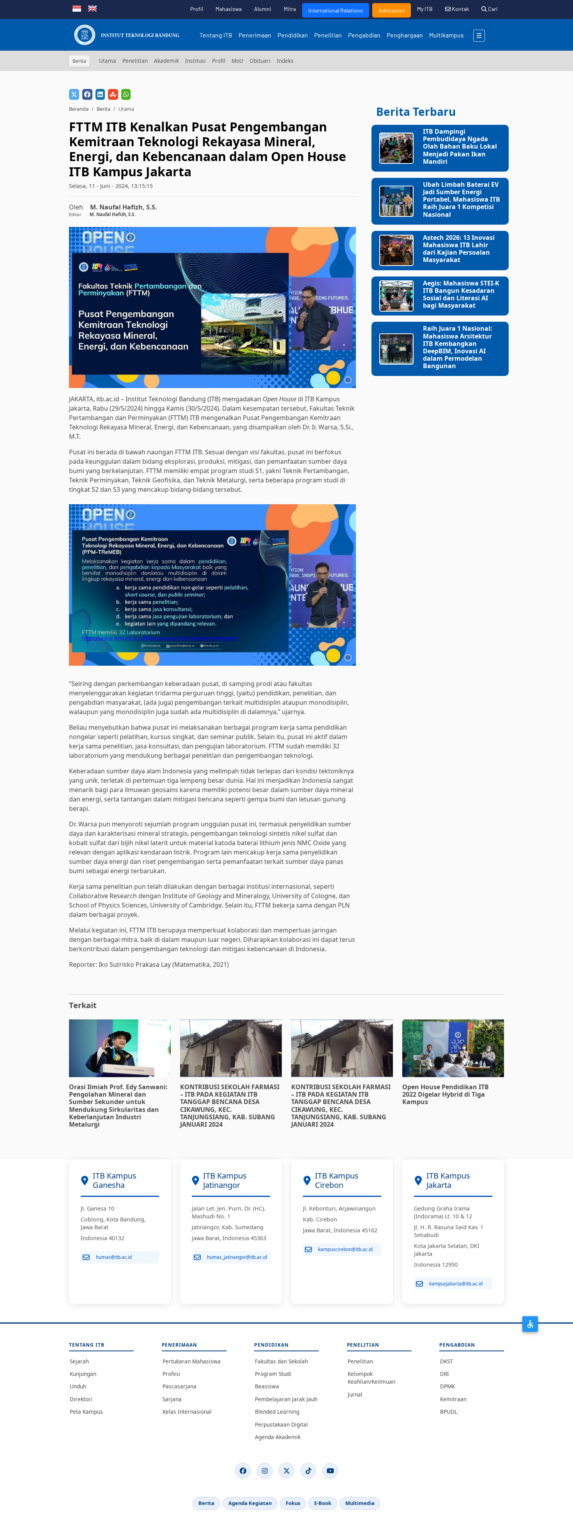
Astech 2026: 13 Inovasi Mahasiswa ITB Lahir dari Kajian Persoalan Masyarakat (459, 248)
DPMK (447, 1386)
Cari (492, 8)
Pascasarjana (179, 1386)
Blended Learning (277, 1411)
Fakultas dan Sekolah (281, 1361)
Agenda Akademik (278, 1437)
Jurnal (355, 1394)
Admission (391, 10)
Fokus (293, 1503)
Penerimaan (255, 35)
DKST (446, 1361)
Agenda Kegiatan (250, 1503)
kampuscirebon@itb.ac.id (345, 1249)
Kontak (460, 8)
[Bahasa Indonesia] (76, 8)
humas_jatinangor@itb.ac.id (237, 1257)
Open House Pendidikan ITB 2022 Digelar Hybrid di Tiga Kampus (445, 1094)
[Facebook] (243, 1470)
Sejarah (79, 1361)
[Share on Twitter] (74, 94)
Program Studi (273, 1373)
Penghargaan (405, 35)
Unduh (78, 1386)
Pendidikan (293, 35)
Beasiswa (267, 1386)
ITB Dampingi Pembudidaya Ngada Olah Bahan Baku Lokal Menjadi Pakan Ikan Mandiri (460, 146)
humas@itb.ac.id (114, 1257)
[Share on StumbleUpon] (113, 94)
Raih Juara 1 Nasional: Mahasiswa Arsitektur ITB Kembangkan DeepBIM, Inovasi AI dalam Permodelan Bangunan (457, 347)
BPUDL (448, 1411)
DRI (444, 1373)
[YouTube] (330, 1470)
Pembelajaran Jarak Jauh (286, 1399)
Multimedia (360, 1503)
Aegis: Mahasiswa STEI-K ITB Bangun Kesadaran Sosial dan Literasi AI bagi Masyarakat (461, 294)
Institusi (195, 60)
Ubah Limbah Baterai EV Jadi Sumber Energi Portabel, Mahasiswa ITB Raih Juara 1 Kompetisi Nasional (461, 199)
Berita (103, 108)
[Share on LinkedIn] (100, 94)
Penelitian (328, 35)
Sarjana (172, 1399)
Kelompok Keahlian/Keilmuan (371, 1377)
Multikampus (446, 35)
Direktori (81, 1399)
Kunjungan (83, 1373)
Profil (196, 8)
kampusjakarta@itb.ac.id (456, 1283)
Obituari (260, 60)
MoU (237, 60)
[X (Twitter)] (286, 1470)
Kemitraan (453, 1399)
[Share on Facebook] (87, 94)
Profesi (171, 1373)
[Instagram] (264, 1470)
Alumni (262, 8)
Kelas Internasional (187, 1411)
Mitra (290, 8)
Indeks (285, 60)
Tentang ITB (216, 35)
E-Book (322, 1503)
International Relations (335, 10)
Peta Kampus (86, 1411)
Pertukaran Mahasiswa (192, 1361)
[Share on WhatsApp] (126, 94)
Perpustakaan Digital (281, 1424)
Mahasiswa (229, 8)
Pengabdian (364, 35)
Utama (107, 60)
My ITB (425, 8)
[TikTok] (308, 1470)
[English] (92, 8)
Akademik (166, 60)
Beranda (78, 108)
